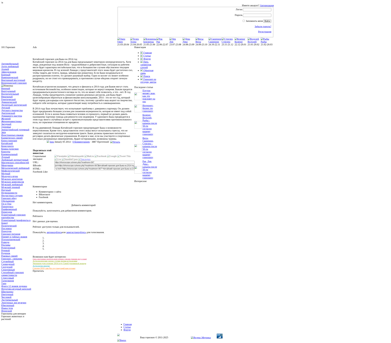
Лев (171, 41)
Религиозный (8, 247)
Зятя (3, 132)
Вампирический (9, 77)
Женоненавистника (11, 121)
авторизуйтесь (54, 232)
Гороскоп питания (10, 234)
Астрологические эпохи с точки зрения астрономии (55, 261)
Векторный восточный (13, 80)
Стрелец (226, 41)
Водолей (252, 41)
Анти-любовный (10, 66)
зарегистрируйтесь (76, 232)
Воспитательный (10, 94)
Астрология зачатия (41, 266)
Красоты (5, 151)
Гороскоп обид (8, 198)
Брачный (5, 74)
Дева (185, 41)
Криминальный (9, 154)
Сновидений (8, 264)
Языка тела (7, 308)
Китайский (7, 143)
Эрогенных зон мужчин (13, 302)
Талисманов (7, 280)
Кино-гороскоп (9, 140)
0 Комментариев (81, 142)
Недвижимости (9, 192)
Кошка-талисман (10, 149)
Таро (3, 283)
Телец (133, 41)
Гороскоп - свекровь (11, 258)
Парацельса (7, 206)
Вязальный (7, 96)
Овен (120, 41)
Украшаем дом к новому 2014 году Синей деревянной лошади (59, 263)
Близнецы (148, 41)
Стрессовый (7, 278)
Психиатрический (10, 239)
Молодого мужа (9, 176)
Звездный (6, 124)
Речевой (5, 250)
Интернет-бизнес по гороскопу (148, 108)
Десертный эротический (14, 105)
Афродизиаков (8, 72)
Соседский (7, 267)
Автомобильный (10, 63)
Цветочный (7, 294)
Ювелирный (7, 305)
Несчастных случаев (12, 195)
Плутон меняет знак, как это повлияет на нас (149, 96)
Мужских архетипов (12, 179)
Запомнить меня (254, 21)
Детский (5, 107)
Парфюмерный (9, 209)
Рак (158, 41)
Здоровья (6, 127)
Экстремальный (9, 300)
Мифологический (10, 171)
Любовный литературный (14, 160)
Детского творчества (12, 110)
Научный (6, 190)
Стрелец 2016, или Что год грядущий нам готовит (54, 268)
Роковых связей (9, 256)
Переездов (6, 212)
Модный (5, 173)
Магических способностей (15, 162)
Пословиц (6, 228)
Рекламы (5, 245)
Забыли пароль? (263, 26)
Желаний (6, 118)
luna (52, 142)
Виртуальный (8, 91)
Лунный (5, 157)
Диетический (8, 113)
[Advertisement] (16, 55)
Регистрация (264, 31)
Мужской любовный (12, 184)
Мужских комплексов (12, 182)
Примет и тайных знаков (14, 236)
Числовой (6, 297)
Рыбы (264, 41)
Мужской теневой (10, 187)
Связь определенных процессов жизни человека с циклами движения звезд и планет (60, 259)
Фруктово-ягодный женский (16, 289)
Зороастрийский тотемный (15, 129)
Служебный (7, 261)
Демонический (9, 102)
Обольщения (8, 201)
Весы (198, 41)
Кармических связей (12, 138)
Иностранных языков (12, 135)
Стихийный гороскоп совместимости (12, 273)
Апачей (5, 69)
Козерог (239, 41)
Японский (6, 311)
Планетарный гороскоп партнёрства (13, 216)
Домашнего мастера (11, 116)
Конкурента (7, 146)
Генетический (8, 99)
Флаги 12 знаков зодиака (14, 286)
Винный (5, 88)
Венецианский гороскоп (14, 83)
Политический (9, 225)
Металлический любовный (15, 168)
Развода (5, 242)
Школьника (7, 291)
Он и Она (6, 203)
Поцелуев (6, 231)
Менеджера (7, 165)
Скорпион (213, 41)
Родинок (5, 253)
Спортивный (8, 269)
